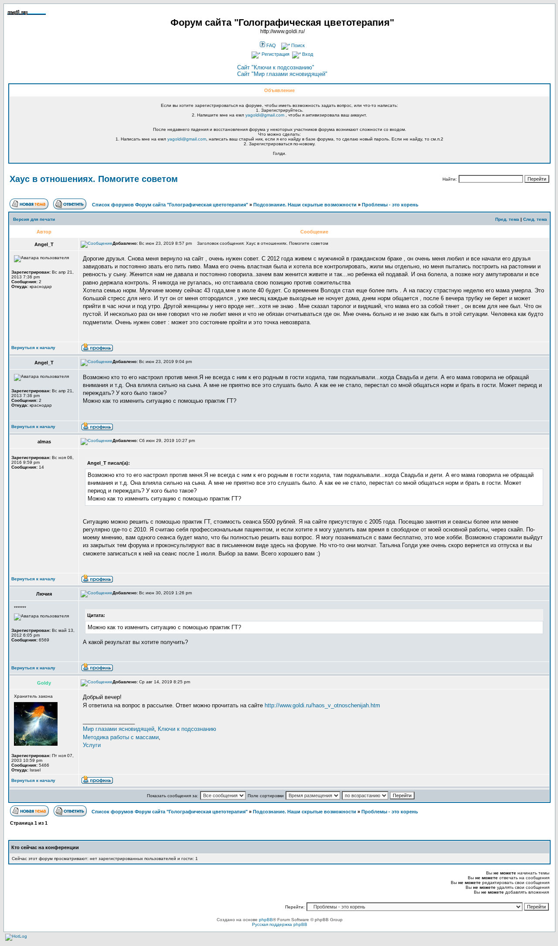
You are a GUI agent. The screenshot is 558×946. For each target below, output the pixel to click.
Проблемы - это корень (390, 204)
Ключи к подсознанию (187, 729)
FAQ (270, 45)
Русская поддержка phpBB (279, 924)
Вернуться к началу (33, 347)
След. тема (535, 219)
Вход (307, 54)
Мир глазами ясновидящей (118, 729)
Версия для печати (34, 219)
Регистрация (274, 54)
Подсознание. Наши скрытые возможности (305, 204)
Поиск (297, 45)
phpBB (266, 919)
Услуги (92, 745)
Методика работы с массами (121, 737)
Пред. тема (507, 219)
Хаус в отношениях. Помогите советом (94, 179)
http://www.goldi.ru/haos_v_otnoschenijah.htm (322, 705)
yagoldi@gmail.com (264, 115)
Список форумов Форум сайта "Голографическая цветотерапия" (170, 204)
